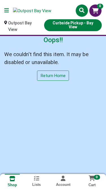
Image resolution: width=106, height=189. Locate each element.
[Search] (82, 10)
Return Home (53, 75)
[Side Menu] (6, 10)
